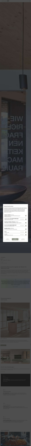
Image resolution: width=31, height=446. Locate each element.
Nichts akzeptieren (8, 239)
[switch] (26, 215)
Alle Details (22, 225)
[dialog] (15, 223)
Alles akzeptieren (15, 239)
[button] (25, 215)
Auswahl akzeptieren (23, 239)
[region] (15, 225)
